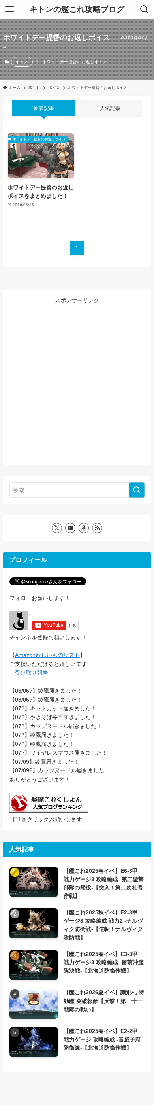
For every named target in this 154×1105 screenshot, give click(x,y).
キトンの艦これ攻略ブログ (77, 9)
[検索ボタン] (144, 9)
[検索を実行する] (137, 490)
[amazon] (84, 528)
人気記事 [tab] (110, 108)
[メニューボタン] (9, 9)
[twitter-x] (57, 528)
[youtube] (70, 528)
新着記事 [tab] (44, 108)
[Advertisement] (77, 382)
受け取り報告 (31, 673)
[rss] (97, 528)
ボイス (21, 61)
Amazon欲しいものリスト (47, 655)
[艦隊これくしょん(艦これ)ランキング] (48, 811)
